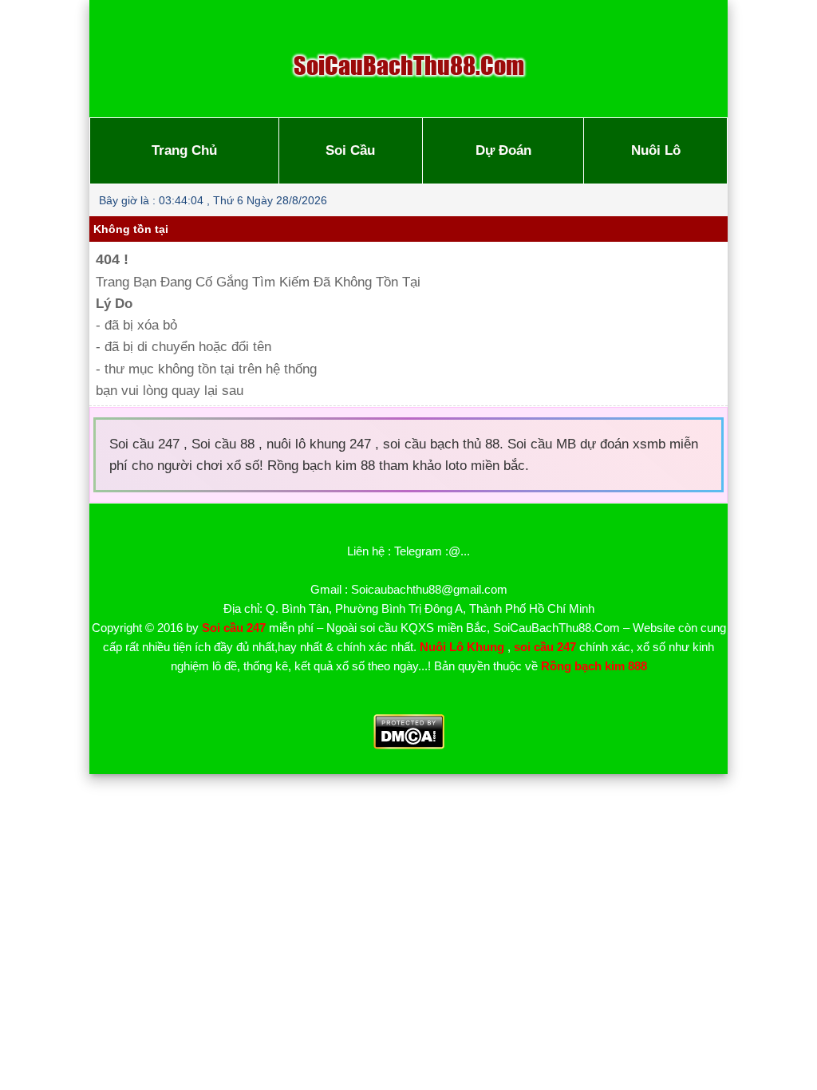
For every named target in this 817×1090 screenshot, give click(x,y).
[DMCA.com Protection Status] (408, 745)
